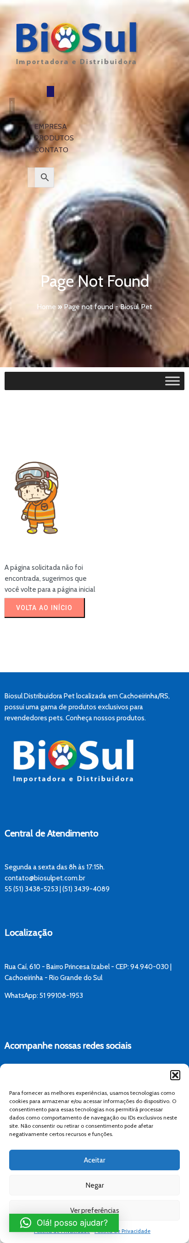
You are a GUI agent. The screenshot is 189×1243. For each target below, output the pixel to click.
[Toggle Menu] (172, 381)
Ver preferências (94, 1210)
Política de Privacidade (122, 1230)
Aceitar (94, 1160)
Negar (95, 1185)
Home (46, 306)
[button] (175, 1075)
